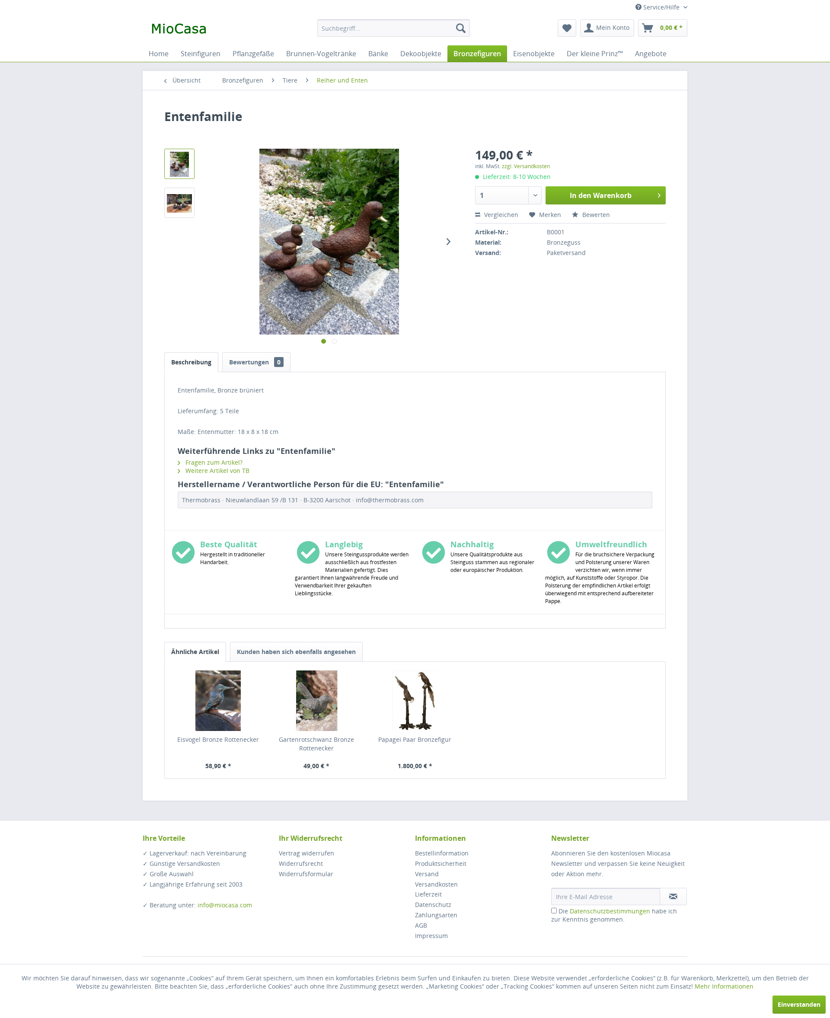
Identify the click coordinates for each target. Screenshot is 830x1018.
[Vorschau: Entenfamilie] (179, 203)
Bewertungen (255, 362)
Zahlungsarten (436, 915)
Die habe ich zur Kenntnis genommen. (614, 915)
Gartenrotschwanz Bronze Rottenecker (316, 743)
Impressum (431, 936)
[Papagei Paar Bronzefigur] (415, 700)
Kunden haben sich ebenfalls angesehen (296, 652)
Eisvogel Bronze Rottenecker (218, 739)
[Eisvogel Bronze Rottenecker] (218, 700)
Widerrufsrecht (301, 863)
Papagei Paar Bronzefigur (414, 739)
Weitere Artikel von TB (216, 470)
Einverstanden (799, 1004)
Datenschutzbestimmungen (610, 911)
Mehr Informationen (724, 986)
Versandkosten (436, 884)
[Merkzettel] (567, 28)
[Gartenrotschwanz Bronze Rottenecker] (317, 700)
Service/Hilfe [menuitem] (661, 7)
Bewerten (595, 215)
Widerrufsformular (306, 874)
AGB (421, 925)
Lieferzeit (428, 894)
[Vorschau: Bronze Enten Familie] (179, 164)
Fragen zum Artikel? (213, 462)
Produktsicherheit (440, 863)
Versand (427, 874)
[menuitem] (393, 28)
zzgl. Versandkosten (526, 166)
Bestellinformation (442, 853)
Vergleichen (500, 215)
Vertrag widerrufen (306, 853)
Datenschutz (433, 904)
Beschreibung (191, 362)
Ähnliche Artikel (195, 652)
